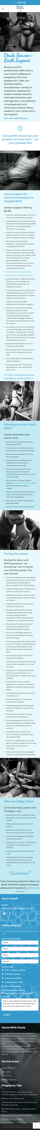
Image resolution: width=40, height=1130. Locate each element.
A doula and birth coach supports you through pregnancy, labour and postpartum (20, 1093)
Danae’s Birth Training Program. (19, 272)
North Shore (7, 1076)
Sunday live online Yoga (22, 483)
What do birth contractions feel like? (16, 1115)
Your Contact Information (11, 939)
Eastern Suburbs (8, 1068)
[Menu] (3, 8)
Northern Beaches (9, 1080)
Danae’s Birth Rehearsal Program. (19, 275)
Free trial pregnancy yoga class (13, 990)
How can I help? (8, 967)
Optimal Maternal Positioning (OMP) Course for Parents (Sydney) (19, 1103)
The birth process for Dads (12, 1119)
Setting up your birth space (13, 1098)
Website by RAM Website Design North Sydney (23, 1127)
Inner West (6, 1072)
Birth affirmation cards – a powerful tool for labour (19, 1110)
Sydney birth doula (14, 1033)
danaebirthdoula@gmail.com (18, 908)
